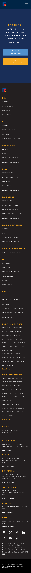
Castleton (20, 358)
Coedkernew (8, 365)
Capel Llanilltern (10, 346)
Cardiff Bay (7, 350)
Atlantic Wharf (9, 331)
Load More (6, 369)
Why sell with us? (10, 173)
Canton (23, 343)
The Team (6, 267)
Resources (7, 285)
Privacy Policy (8, 317)
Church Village (17, 361)
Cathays (5, 361)
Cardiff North (8, 358)
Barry (19, 331)
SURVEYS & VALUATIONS (11, 252)
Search (5, 101)
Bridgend (17, 339)
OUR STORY (6, 263)
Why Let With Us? (9, 201)
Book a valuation (10, 158)
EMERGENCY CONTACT (11, 300)
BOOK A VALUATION (15, 52)
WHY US (5, 233)
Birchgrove (15, 335)
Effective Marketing (11, 162)
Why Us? (5, 153)
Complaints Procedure (12, 308)
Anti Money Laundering (12, 313)
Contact (5, 295)
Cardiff (23, 346)
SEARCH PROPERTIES (15, 61)
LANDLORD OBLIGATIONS (12, 214)
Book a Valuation (10, 177)
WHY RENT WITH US (10, 130)
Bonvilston (7, 339)
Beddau (5, 335)
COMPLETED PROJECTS (11, 237)
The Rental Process (11, 138)
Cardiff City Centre (11, 354)
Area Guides (7, 276)
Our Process (8, 115)
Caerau (5, 343)
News (4, 280)
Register (6, 110)
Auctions (6, 181)
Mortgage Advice (10, 106)
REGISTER (6, 304)
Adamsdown (17, 328)
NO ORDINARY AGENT (10, 205)
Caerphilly (14, 343)
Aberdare (6, 328)
